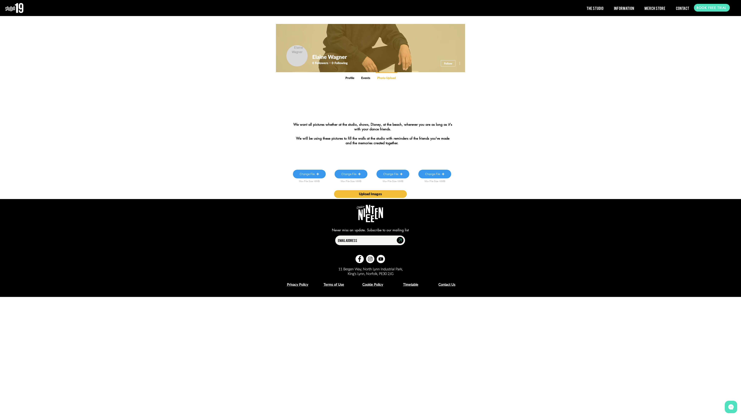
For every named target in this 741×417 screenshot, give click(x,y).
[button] (595, 8)
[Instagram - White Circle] (370, 259)
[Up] (400, 240)
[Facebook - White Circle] (359, 259)
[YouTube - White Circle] (381, 259)
